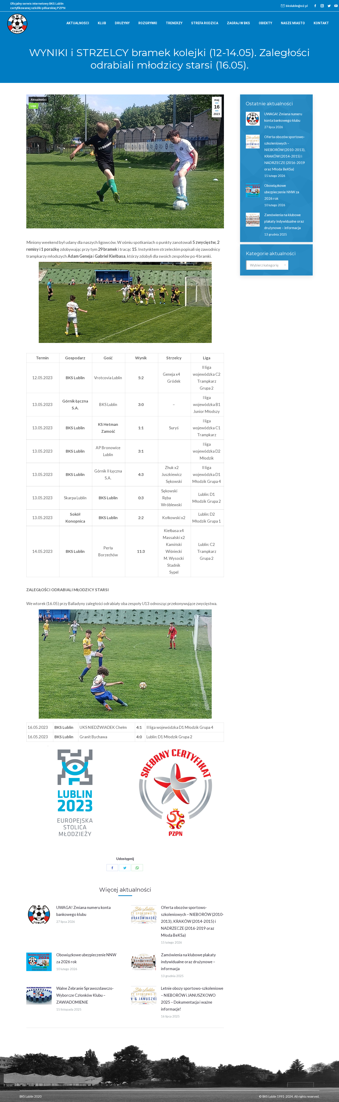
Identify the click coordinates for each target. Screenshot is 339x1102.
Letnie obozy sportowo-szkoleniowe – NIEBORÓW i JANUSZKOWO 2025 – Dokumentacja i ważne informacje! (192, 998)
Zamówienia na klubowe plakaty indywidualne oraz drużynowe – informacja (188, 961)
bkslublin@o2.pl (297, 6)
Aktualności (38, 99)
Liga (33, 106)
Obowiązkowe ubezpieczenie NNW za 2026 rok (86, 958)
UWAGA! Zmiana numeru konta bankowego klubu (83, 911)
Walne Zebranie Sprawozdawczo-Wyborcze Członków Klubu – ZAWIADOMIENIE (85, 995)
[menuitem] (77, 23)
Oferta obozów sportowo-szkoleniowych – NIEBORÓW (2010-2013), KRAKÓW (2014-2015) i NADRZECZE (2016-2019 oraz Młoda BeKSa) (192, 921)
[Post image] (39, 914)
